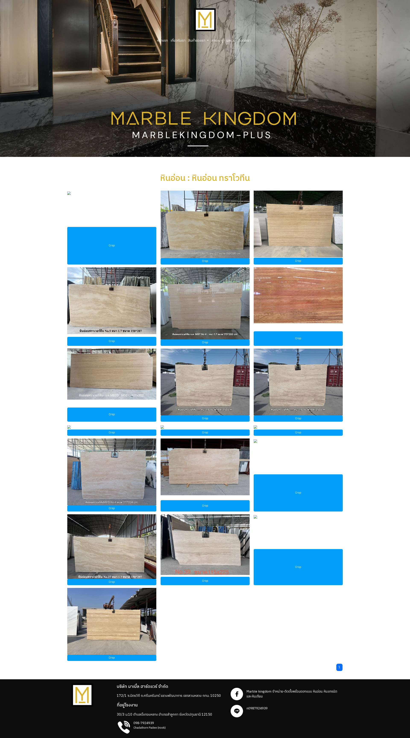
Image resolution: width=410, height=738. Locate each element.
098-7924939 (143, 723)
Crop (112, 245)
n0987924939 (257, 708)
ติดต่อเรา (244, 40)
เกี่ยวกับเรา (178, 40)
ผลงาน (230, 40)
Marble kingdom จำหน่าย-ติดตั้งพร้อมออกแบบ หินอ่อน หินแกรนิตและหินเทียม (291, 694)
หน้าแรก (162, 40)
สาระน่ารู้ (217, 40)
